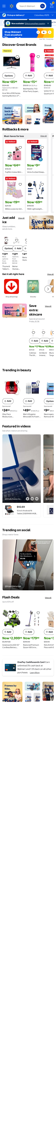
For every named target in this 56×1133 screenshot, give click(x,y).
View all (43, 136)
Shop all (47, 45)
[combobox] (31, 6)
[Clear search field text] (39, 6)
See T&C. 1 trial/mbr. (46, 39)
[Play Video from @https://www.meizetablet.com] (21, 468)
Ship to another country (35, 23)
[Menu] (4, 6)
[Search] (42, 6)
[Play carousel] (44, 32)
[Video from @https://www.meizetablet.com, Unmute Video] (32, 499)
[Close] (48, 23)
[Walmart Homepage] (11, 6)
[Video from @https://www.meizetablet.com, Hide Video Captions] (36, 499)
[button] (38, 32)
